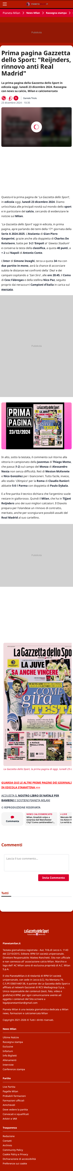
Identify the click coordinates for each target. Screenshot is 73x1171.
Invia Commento (53, 878)
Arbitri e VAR (10, 1118)
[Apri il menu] (5, 4)
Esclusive (8, 1046)
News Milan (33, 12)
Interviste (8, 1064)
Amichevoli (9, 1105)
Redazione (9, 1136)
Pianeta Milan (11, 13)
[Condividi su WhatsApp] (3, 98)
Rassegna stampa (56, 12)
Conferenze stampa (14, 1069)
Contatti (7, 1140)
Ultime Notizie (11, 1037)
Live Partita (9, 1086)
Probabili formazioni (14, 1096)
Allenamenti (9, 1060)
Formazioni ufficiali (13, 1100)
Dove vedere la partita (15, 1109)
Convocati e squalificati (16, 1114)
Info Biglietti (10, 1055)
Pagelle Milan (10, 1091)
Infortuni (8, 1051)
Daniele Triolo (30, 98)
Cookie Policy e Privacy (15, 1154)
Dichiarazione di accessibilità (19, 1158)
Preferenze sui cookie (15, 1163)
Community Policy (13, 1149)
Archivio (7, 1145)
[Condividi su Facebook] (9, 98)
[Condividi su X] (16, 98)
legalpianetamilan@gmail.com (20, 1002)
